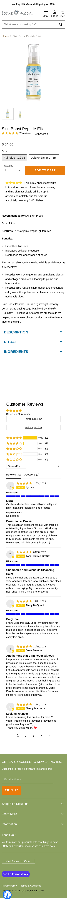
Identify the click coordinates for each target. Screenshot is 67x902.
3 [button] (33, 735)
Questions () (31, 474)
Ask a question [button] (33, 427)
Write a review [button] (34, 418)
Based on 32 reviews (18, 414)
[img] (24, 483)
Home (5, 36)
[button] (10, 133)
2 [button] (25, 735)
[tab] (33, 332)
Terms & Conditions (31, 885)
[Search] (60, 24)
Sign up (11, 790)
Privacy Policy (9, 885)
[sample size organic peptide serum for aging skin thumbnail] (20, 114)
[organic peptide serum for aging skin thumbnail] (7, 114)
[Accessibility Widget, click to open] (7, 894)
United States (17, 861)
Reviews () (13, 474)
